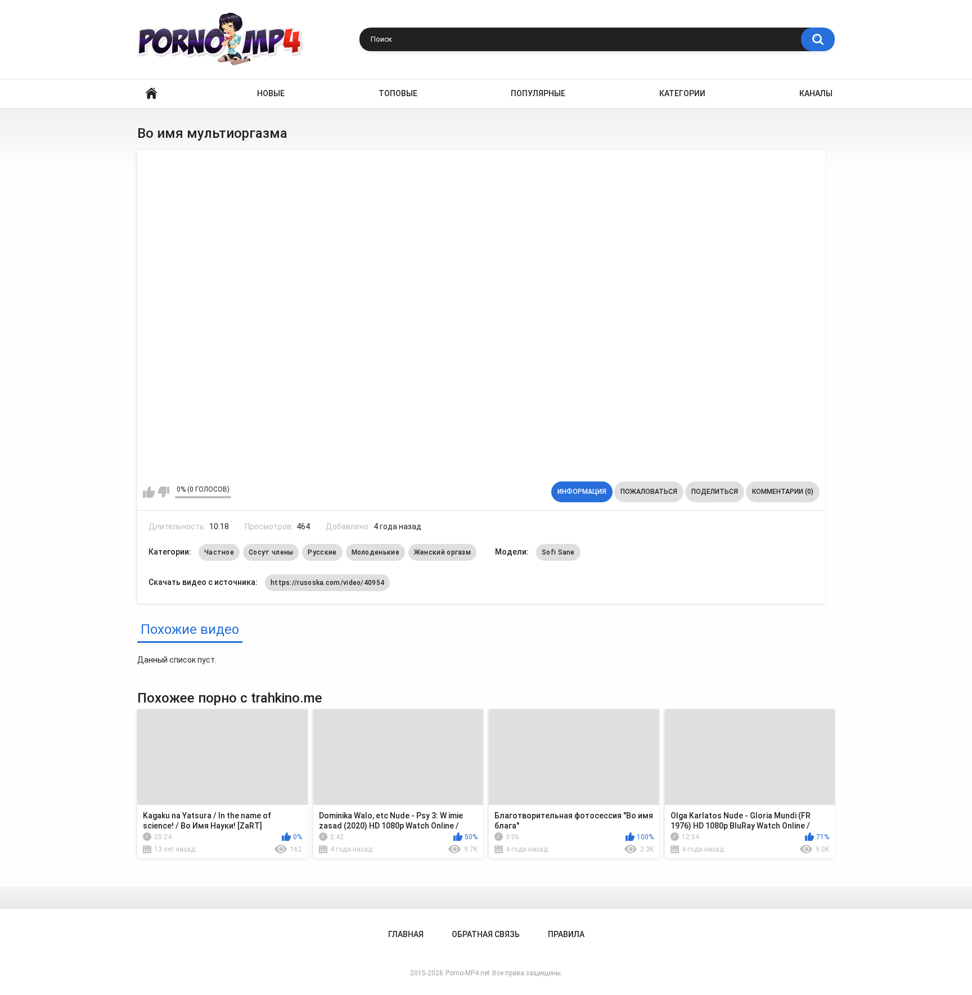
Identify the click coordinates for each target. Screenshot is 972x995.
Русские (322, 552)
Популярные (538, 93)
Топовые (398, 93)
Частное (219, 552)
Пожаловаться (648, 492)
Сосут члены (271, 552)
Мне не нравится (163, 492)
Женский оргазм (442, 552)
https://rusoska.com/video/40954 (327, 583)
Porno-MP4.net (468, 973)
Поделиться (714, 492)
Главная (151, 93)
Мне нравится (149, 492)
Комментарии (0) (782, 492)
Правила (566, 934)
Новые (271, 93)
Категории (682, 93)
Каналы (815, 93)
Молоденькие (375, 552)
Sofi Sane (558, 552)
